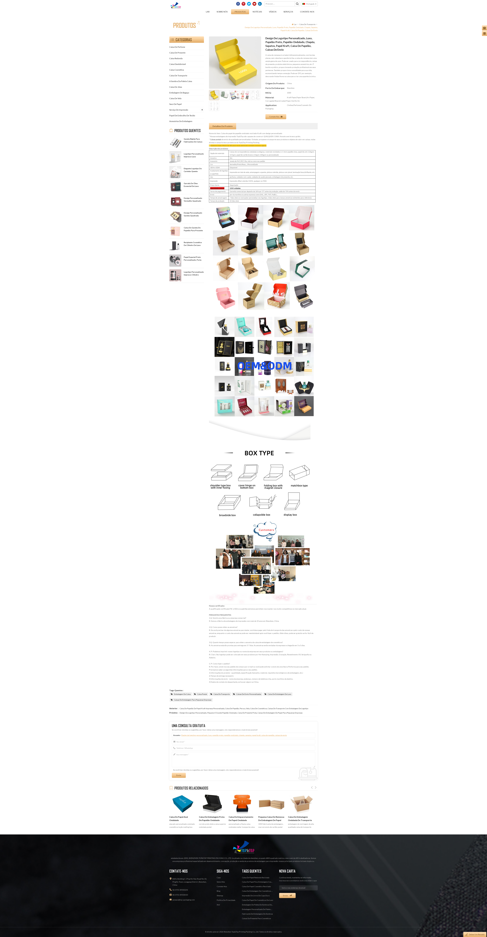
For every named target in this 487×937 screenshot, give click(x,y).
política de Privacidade (226, 900)
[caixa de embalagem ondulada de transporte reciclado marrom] (242, 803)
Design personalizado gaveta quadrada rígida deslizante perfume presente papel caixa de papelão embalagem (194, 214)
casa (219, 877)
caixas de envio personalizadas (248, 694)
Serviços (288, 11)
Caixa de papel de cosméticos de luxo (257, 900)
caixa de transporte (307, 24)
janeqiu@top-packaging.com (183, 900)
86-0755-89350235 (180, 890)
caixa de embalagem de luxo (279, 694)
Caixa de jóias (175, 87)
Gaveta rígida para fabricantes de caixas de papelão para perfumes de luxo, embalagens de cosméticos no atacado (193, 140)
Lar (208, 11)
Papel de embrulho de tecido (182, 115)
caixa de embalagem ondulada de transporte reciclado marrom (241, 819)
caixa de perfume (177, 47)
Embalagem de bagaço (179, 92)
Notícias (257, 11)
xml (218, 905)
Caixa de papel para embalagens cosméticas (257, 882)
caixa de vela (175, 98)
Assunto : (230, 735)
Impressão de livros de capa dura (255, 895)
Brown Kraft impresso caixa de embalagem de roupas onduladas (271, 819)
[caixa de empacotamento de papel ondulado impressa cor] (182, 803)
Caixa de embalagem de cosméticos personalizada (257, 891)
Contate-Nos (307, 11)
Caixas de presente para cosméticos (256, 918)
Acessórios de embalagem (180, 121)
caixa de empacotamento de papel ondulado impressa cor (181, 819)
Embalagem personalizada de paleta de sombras (257, 909)
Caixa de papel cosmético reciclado (256, 886)
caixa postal (202, 694)
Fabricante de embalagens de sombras (257, 914)
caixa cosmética (176, 70)
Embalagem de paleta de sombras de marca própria (257, 905)
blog (218, 891)
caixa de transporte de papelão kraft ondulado (299, 818)
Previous (312, 787)
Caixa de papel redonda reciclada (255, 877)
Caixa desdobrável (177, 64)
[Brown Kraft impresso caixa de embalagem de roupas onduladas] (271, 803)
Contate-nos (274, 117)
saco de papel (175, 104)
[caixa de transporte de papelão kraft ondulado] (301, 803)
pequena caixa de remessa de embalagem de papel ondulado (212, 819)
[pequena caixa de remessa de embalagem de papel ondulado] (212, 803)
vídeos (272, 11)
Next (315, 787)
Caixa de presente (177, 52)
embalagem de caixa (182, 694)
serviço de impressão (178, 110)
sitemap (220, 895)
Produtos (240, 11)
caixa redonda (175, 58)
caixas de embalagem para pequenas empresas (192, 700)
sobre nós (222, 11)
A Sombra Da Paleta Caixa (180, 81)
